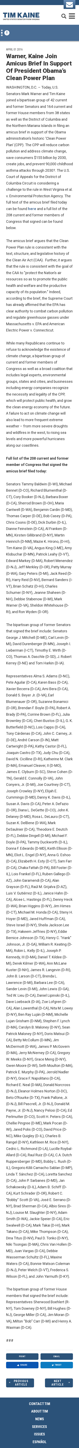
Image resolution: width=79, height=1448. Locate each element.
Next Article (57, 1382)
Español (40, 1442)
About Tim (39, 1411)
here (32, 209)
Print (22, 1356)
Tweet (58, 1365)
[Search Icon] (64, 14)
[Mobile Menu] (72, 14)
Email (56, 1356)
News (39, 1419)
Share (23, 1365)
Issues (39, 1434)
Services (39, 1426)
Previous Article (21, 1382)
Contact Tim (39, 1404)
